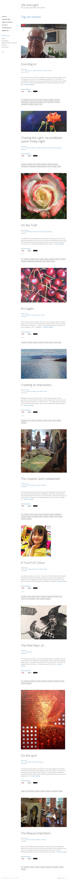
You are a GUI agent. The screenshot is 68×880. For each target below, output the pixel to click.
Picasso (46, 342)
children (38, 596)
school (53, 420)
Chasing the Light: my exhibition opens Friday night (41, 139)
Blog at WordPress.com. (6, 878)
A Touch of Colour (33, 563)
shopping (59, 147)
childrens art (44, 596)
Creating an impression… (37, 385)
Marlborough (33, 166)
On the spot (29, 755)
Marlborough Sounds (41, 166)
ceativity (42, 791)
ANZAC (23, 791)
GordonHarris (58, 514)
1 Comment (23, 233)
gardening (29, 231)
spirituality (54, 166)
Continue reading (29, 84)
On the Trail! (29, 225)
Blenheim (44, 164)
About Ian (4, 16)
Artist (32, 99)
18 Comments (24, 392)
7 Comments (24, 149)
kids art (45, 420)
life (27, 598)
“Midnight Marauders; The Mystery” (9, 42)
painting (31, 104)
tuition (59, 342)
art (22, 99)
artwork (36, 99)
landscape (24, 261)
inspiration (32, 102)
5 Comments (24, 316)
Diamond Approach (6, 27)
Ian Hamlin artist (25, 102)
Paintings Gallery (6, 19)
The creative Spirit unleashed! (40, 479)
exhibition (49, 164)
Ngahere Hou (5, 30)
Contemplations (4, 40)
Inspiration (39, 70)
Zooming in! (28, 64)
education (51, 99)
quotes (51, 342)
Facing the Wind (4, 47)
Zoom (40, 104)
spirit (56, 516)
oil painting (57, 102)
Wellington (24, 422)
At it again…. (29, 308)
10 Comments (24, 570)
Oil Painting (44, 70)
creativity (45, 99)
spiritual (60, 516)
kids (61, 596)
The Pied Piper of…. (33, 645)
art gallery (30, 164)
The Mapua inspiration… (37, 833)
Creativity (34, 70)
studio (59, 166)
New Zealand (50, 102)
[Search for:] (9, 51)
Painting (49, 70)
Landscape (38, 147)
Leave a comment (25, 72)
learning (35, 342)
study (55, 342)
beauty (40, 99)
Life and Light (29, 5)
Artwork (29, 147)
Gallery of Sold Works (7, 22)
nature (44, 102)
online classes (25, 104)
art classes (29, 70)
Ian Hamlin (57, 99)
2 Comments (24, 763)
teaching (36, 104)
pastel (49, 420)
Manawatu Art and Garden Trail (34, 261)
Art (26, 70)
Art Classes (5, 25)
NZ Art (49, 166)
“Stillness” (3, 38)
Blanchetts (51, 259)
